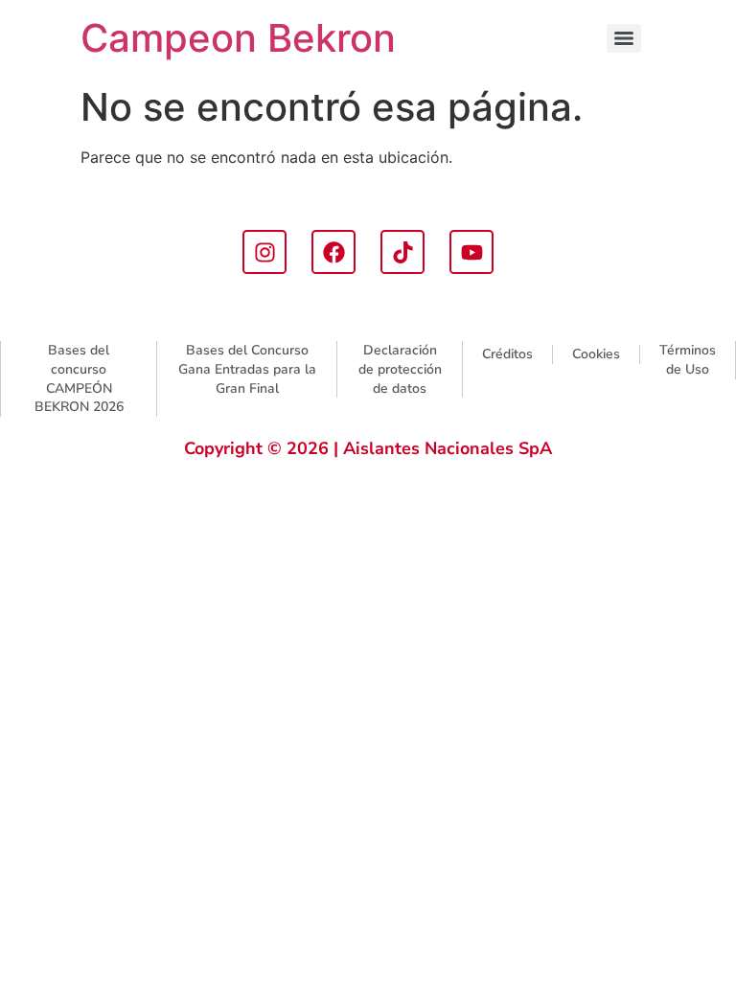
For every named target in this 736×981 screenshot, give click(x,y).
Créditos (507, 354)
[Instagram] (264, 252)
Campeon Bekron (238, 37)
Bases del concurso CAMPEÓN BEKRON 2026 (79, 378)
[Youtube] (471, 252)
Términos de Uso (687, 359)
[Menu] (624, 38)
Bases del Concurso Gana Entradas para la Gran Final (247, 369)
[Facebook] (333, 252)
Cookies (596, 354)
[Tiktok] (402, 252)
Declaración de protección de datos (400, 369)
